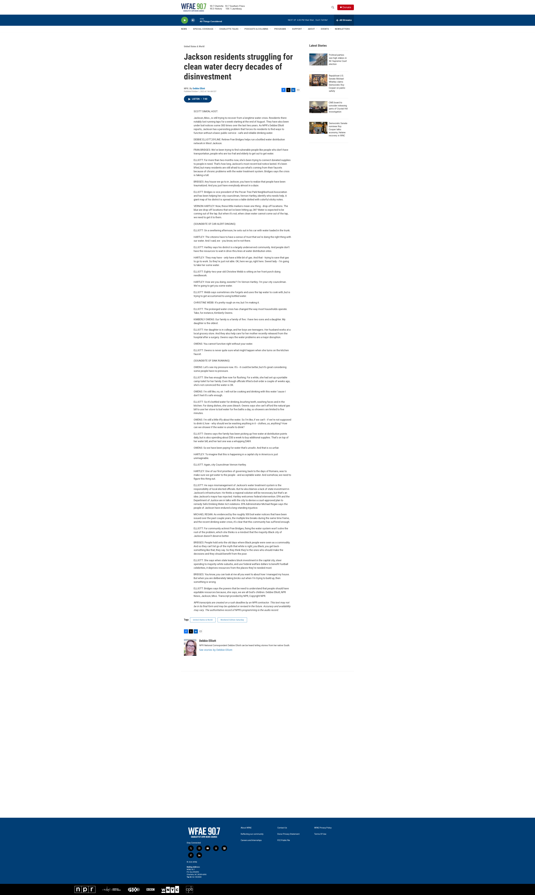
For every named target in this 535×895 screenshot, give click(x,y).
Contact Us (282, 828)
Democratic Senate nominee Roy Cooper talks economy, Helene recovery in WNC (338, 129)
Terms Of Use (320, 834)
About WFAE (246, 828)
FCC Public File (283, 840)
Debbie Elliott (199, 88)
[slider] (197, 20)
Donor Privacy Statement (288, 834)
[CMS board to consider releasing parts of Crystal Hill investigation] (318, 107)
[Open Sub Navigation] (189, 29)
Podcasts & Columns (256, 29)
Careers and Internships (251, 840)
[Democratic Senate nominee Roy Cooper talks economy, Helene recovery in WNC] (318, 128)
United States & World (194, 46)
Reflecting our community (252, 834)
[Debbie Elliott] (190, 647)
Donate (346, 7)
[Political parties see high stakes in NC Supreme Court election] (318, 59)
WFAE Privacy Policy (323, 828)
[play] (184, 20)
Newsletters (342, 29)
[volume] (193, 20)
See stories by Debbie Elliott (215, 649)
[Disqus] (267, 709)
